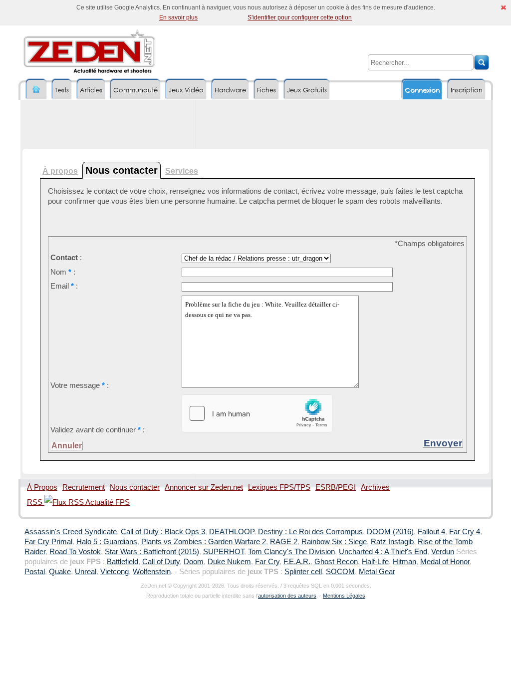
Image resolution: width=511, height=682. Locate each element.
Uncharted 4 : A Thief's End (383, 552)
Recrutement (83, 487)
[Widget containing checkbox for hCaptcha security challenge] (257, 413)
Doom (194, 562)
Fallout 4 (431, 532)
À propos (60, 171)
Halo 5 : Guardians (106, 542)
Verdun (442, 552)
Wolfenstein (152, 572)
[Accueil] (36, 89)
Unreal (85, 572)
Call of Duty (161, 562)
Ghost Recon (336, 562)
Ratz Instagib (392, 542)
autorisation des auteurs (287, 596)
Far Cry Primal (48, 542)
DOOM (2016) (390, 532)
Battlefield (122, 562)
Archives (375, 487)
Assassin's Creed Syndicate (70, 532)
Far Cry (267, 562)
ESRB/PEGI (335, 487)
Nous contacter (135, 487)
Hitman (404, 562)
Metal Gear (377, 572)
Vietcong (114, 572)
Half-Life (375, 562)
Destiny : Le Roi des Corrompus (310, 532)
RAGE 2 (283, 542)
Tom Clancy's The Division (291, 552)
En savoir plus (178, 17)
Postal (34, 572)
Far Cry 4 (464, 532)
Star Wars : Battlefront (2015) (152, 552)
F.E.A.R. (296, 562)
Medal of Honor (445, 562)
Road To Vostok (75, 552)
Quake (60, 572)
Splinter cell (303, 572)
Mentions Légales (344, 596)
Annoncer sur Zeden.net (204, 487)
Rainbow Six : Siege (334, 542)
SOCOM (340, 572)
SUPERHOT (223, 552)
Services (181, 171)
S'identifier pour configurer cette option (300, 17)
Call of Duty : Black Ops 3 (163, 532)
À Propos (42, 487)
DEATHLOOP (231, 532)
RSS (35, 502)
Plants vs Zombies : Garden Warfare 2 (203, 542)
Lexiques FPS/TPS (279, 487)
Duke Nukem (229, 562)
